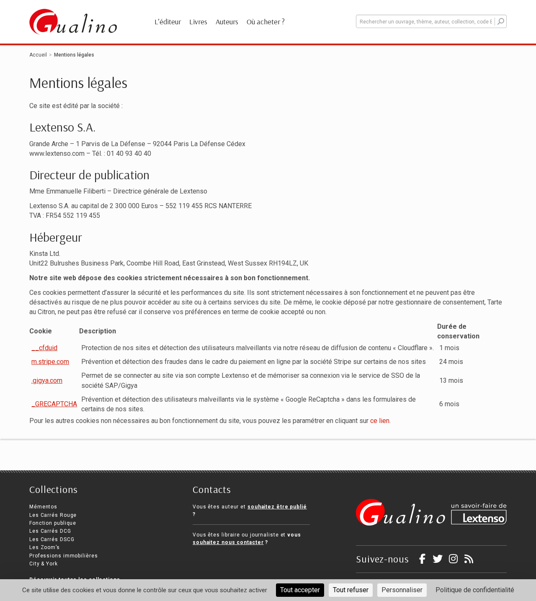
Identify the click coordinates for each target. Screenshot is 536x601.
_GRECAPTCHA (54, 404)
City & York (43, 564)
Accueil (38, 55)
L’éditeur (168, 21)
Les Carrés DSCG (52, 539)
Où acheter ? (266, 21)
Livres (198, 21)
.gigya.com (46, 380)
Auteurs (227, 21)
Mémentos (43, 507)
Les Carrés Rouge (53, 515)
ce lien (379, 421)
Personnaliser (402, 590)
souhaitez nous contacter (228, 542)
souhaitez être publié (277, 507)
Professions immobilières (63, 556)
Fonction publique (52, 523)
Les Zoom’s (44, 547)
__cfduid (44, 348)
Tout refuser (350, 590)
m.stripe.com (50, 362)
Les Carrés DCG (50, 531)
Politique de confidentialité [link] (475, 590)
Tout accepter (300, 590)
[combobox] (431, 21)
